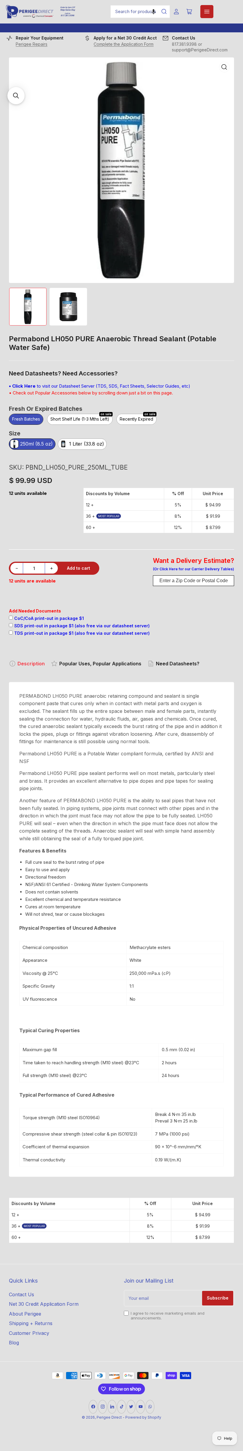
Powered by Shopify (143, 1417)
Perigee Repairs (31, 44)
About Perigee (25, 1314)
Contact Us (21, 1294)
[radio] (26, 419)
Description (31, 664)
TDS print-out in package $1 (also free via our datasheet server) (82, 633)
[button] (153, 11)
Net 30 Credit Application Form (44, 1304)
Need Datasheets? (177, 664)
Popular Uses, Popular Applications (100, 664)
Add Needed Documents (35, 610)
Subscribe (217, 1297)
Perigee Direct (109, 1417)
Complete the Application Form (124, 44)
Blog (14, 1343)
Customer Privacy (29, 1333)
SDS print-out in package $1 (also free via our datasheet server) (82, 625)
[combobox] (140, 11)
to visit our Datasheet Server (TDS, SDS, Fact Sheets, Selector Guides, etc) (99, 386)
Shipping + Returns (30, 1323)
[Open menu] (206, 11)
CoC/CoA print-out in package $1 (49, 618)
